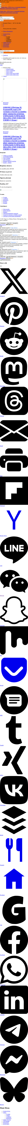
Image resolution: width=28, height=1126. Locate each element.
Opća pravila (6, 209)
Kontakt (5, 203)
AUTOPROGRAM (8, 157)
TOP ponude (6, 44)
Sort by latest (9, 72)
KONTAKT (6, 46)
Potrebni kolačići (6, 227)
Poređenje (5, 104)
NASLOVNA (6, 34)
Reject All (9, 223)
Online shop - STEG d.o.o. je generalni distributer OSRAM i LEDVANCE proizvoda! (12, 12)
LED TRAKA (6, 160)
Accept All (15, 223)
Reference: (9, 41)
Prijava (5, 31)
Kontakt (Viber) (7, 23)
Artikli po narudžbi (7, 155)
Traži (2, 20)
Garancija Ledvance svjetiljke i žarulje (12, 215)
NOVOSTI (6, 45)
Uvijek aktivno (13, 227)
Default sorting (10, 69)
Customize (3, 223)
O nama (8, 36)
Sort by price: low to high (12, 73)
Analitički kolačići (5, 242)
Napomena (15, 235)
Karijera (5, 201)
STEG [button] (4, 35)
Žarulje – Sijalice (7, 162)
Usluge (8, 38)
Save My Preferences (11, 256)
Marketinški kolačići (7, 249)
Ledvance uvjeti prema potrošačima (12, 216)
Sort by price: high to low (12, 74)
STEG (4, 1112)
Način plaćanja (6, 210)
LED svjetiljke (6, 158)
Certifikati (8, 39)
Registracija (10, 31)
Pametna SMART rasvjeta (9, 161)
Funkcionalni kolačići (7, 235)
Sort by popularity (10, 70)
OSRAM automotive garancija (10, 213)
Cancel (5, 76)
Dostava (5, 212)
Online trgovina (7, 42)
